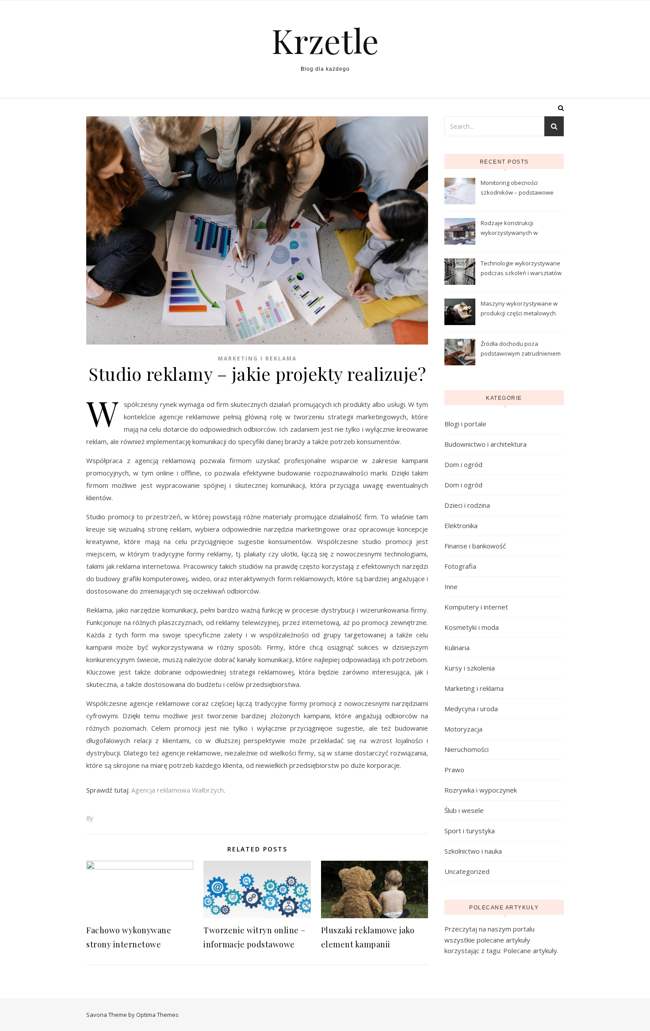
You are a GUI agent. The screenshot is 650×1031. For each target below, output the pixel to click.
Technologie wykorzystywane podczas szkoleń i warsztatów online (521, 269)
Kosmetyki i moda (471, 627)
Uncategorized (466, 871)
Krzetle (325, 40)
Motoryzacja (463, 728)
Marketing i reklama (257, 358)
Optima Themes (157, 1015)
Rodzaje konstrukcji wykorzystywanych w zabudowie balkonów (510, 228)
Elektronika (461, 525)
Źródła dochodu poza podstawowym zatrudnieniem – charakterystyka (521, 349)
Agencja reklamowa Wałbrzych (177, 790)
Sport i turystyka (469, 830)
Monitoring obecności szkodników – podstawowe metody (517, 188)
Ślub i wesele (464, 810)
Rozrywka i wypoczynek (480, 790)
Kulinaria (457, 647)
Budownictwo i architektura (485, 444)
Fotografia (460, 566)
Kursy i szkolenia (469, 667)
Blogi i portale (465, 423)
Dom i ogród (463, 464)
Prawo (454, 769)
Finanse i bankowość (475, 545)
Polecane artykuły (530, 950)
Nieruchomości (466, 749)
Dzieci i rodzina (467, 505)
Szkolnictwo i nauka (473, 851)
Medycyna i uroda (471, 708)
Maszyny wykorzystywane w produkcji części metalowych (519, 308)
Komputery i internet (476, 606)
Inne (451, 586)
